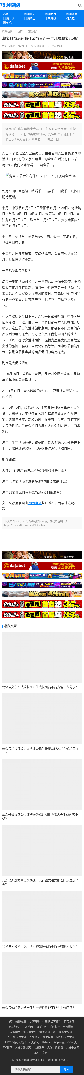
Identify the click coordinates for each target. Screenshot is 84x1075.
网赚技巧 (29, 14)
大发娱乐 (39, 1047)
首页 (6, 14)
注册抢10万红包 (51, 1021)
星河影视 (68, 1026)
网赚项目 (29, 18)
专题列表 (34, 1021)
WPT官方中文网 (62, 1032)
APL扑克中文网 (65, 1037)
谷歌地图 (27, 1026)
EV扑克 (7, 1047)
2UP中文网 (41, 1052)
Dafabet (46, 1042)
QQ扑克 (72, 1042)
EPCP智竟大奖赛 (15, 1042)
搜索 (66, 1069)
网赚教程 (50, 14)
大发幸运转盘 (55, 1047)
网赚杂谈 (8, 18)
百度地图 (69, 1021)
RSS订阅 (41, 1026)
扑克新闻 (34, 1042)
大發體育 (34, 1037)
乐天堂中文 (29, 1032)
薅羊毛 (7, 22)
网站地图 (14, 1026)
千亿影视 (54, 1026)
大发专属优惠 (23, 1047)
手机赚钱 (50, 18)
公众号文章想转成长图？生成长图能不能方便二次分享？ (40, 687)
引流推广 (71, 18)
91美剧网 (44, 1032)
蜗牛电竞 (48, 1037)
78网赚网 (10, 5)
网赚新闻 (71, 14)
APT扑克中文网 (17, 1037)
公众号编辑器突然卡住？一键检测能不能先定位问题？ (38, 1008)
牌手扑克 (59, 1042)
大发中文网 (72, 1047)
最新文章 (20, 1021)
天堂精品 (15, 1032)
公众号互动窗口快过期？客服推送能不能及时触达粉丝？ (40, 946)
